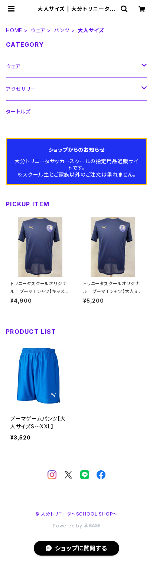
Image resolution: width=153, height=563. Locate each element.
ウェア (38, 30)
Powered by (68, 526)
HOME (14, 30)
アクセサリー (21, 89)
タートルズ (18, 111)
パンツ (61, 30)
